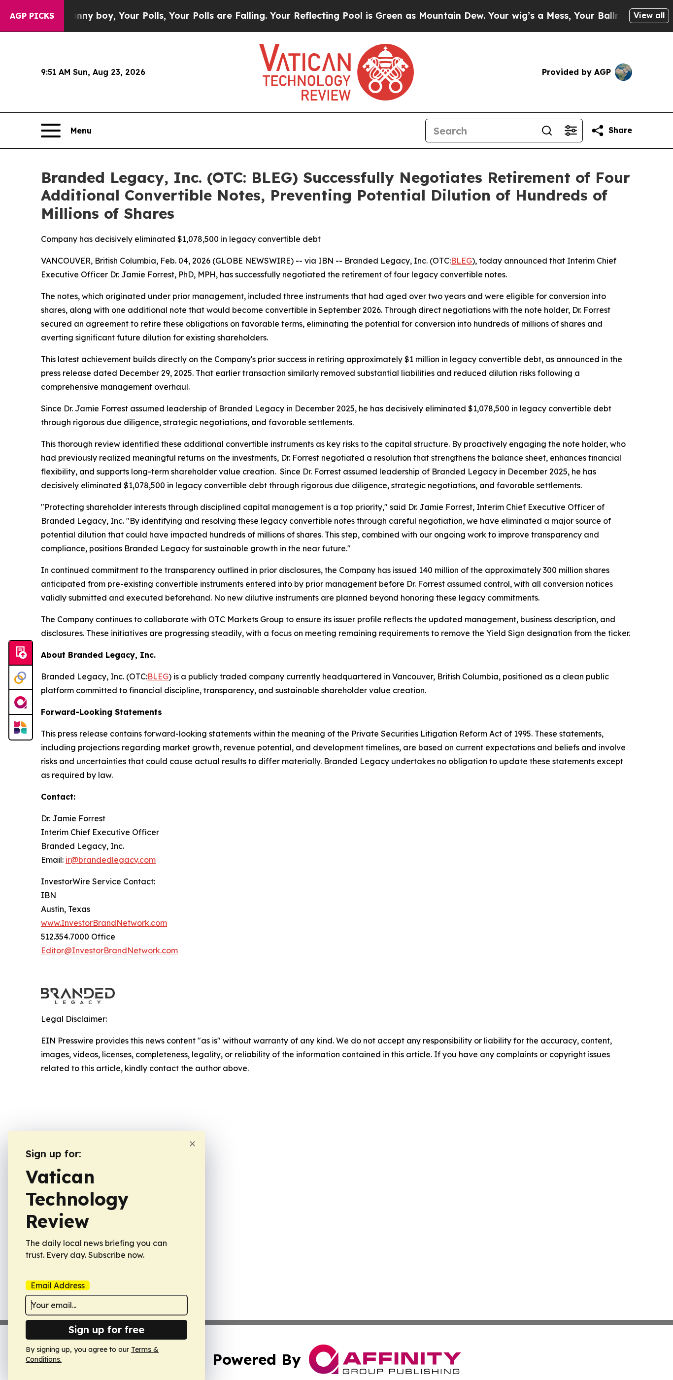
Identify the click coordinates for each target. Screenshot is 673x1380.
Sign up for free (106, 1329)
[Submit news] (20, 653)
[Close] (192, 1143)
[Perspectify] (20, 678)
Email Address (58, 1285)
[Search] (547, 130)
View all (649, 15)
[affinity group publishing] (20, 702)
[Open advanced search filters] (570, 130)
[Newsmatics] (20, 727)
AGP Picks (32, 16)
